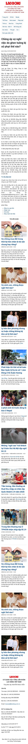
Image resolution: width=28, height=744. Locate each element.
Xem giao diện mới (7, 33)
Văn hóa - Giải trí (7, 26)
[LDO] (14, 229)
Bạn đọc (11, 23)
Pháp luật (20, 20)
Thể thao (4, 20)
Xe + (18, 30)
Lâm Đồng (4, 378)
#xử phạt (6, 212)
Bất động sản (17, 26)
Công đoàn (19, 23)
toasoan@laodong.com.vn (12, 704)
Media (17, 17)
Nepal (23, 416)
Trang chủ (5, 17)
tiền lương (18, 499)
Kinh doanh (13, 20)
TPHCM (14, 539)
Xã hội (12, 17)
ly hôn (21, 343)
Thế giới (12, 30)
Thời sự (4, 23)
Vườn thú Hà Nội (14, 456)
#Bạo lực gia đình (9, 208)
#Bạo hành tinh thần (9, 214)
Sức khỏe (5, 30)
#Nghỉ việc (7, 210)
